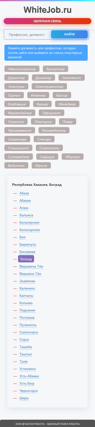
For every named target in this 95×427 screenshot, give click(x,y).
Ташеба (25, 346)
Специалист (18, 147)
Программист (19, 130)
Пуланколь (28, 324)
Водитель (16, 165)
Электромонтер (49, 86)
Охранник (16, 121)
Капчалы (26, 295)
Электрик (16, 86)
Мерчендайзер (20, 112)
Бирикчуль (27, 244)
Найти (69, 34)
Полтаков (26, 317)
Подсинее (27, 310)
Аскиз (23, 207)
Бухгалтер (56, 68)
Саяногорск (28, 331)
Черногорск (28, 390)
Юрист (41, 165)
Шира (23, 397)
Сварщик (47, 156)
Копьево (26, 302)
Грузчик (14, 95)
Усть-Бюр (26, 383)
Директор (16, 77)
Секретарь (17, 139)
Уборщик (72, 156)
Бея (22, 236)
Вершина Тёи (30, 273)
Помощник (43, 121)
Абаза (24, 192)
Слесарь (44, 139)
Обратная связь (47, 21)
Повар (68, 121)
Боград (26, 258)
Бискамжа (27, 251)
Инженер (38, 95)
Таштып (25, 353)
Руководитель (54, 130)
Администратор (22, 68)
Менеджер (67, 103)
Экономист (71, 77)
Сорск (24, 339)
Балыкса (26, 214)
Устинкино (27, 368)
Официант (51, 112)
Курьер (42, 103)
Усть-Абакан (29, 375)
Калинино (27, 288)
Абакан (25, 200)
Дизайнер (43, 77)
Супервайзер (18, 156)
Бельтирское (29, 222)
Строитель (49, 147)
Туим (23, 361)
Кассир (61, 95)
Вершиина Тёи (31, 266)
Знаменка (27, 280)
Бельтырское (29, 229)
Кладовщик (17, 103)
